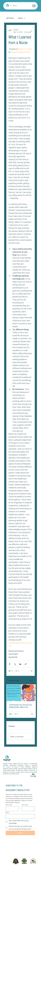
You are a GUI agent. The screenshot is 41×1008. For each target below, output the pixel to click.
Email (8, 812)
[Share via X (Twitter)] (15, 664)
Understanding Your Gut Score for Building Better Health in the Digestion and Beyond (20, 706)
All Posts (10, 18)
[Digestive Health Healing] (21, 693)
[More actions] (31, 31)
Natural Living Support (16, 651)
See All (30, 680)
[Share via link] (26, 664)
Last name (25, 805)
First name (9, 805)
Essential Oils (13, 657)
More (20, 18)
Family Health (13, 654)
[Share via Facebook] (10, 664)
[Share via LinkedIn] (20, 664)
